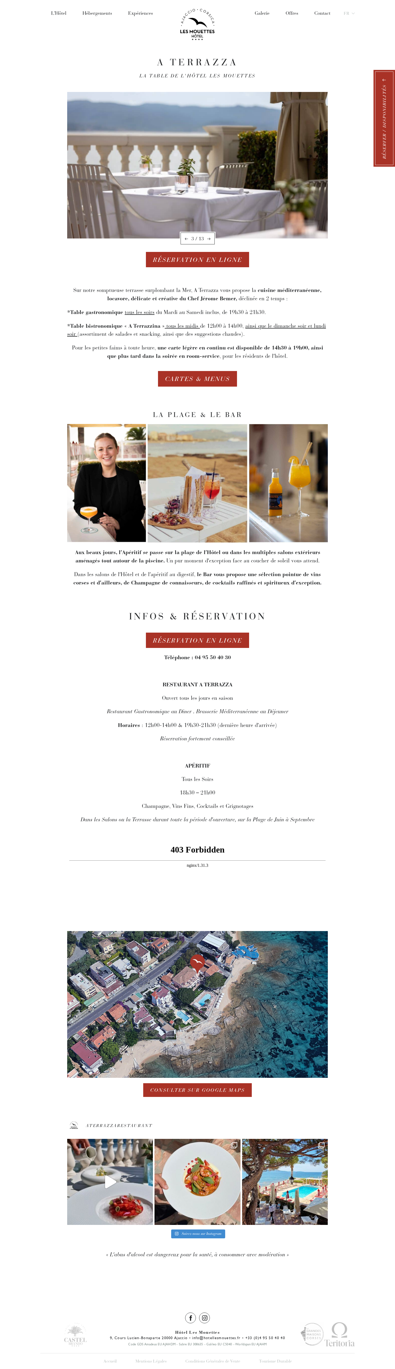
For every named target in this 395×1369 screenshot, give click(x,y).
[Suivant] (208, 239)
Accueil (110, 1361)
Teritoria (339, 1334)
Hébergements (97, 13)
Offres (292, 13)
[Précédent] (186, 239)
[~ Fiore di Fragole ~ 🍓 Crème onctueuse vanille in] (110, 1182)
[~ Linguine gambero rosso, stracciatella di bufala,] (197, 1182)
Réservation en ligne (197, 260)
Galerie (262, 13)
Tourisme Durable (275, 1361)
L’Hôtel (58, 13)
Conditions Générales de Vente (212, 1361)
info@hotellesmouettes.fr (216, 1338)
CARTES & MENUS (197, 379)
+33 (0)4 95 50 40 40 (265, 1338)
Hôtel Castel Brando (75, 1334)
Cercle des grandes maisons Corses (312, 1334)
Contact (322, 13)
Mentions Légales (151, 1361)
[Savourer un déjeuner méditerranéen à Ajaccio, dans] (285, 1182)
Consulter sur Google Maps (197, 1090)
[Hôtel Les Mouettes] (197, 13)
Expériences (140, 13)
